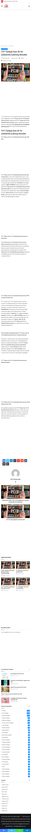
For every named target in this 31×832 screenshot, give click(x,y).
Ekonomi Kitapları (6, 747)
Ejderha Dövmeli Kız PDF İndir (18, 687)
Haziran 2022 (5, 784)
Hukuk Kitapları (5, 771)
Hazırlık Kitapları (6, 718)
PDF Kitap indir (6, 58)
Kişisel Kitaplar (5, 730)
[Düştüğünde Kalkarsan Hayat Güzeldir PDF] (5, 700)
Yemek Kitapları (5, 769)
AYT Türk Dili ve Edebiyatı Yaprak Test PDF (8, 587)
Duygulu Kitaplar (6, 759)
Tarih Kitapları (5, 725)
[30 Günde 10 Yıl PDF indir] (5, 676)
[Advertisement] (15, 26)
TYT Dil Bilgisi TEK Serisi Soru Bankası (22, 587)
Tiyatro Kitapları (6, 749)
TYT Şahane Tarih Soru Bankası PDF (22, 571)
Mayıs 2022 (5, 787)
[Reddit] (22, 460)
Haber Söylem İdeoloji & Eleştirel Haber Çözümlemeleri (7, 572)
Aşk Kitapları (5, 737)
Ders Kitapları (10, 45)
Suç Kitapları (5, 761)
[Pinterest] (18, 460)
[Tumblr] (14, 460)
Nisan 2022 (5, 789)
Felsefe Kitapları (6, 727)
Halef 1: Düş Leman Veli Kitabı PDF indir (11, 694)
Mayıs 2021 (5, 803)
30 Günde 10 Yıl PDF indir (17, 673)
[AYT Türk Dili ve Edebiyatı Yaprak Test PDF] (8, 581)
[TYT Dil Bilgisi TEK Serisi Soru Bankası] (23, 581)
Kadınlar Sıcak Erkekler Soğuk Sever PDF (20, 681)
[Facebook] (3, 460)
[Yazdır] (7, 463)
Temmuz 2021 (5, 798)
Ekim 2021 (4, 794)
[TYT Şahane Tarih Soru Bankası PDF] (23, 565)
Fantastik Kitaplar (6, 742)
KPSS (3, 766)
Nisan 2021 (4, 806)
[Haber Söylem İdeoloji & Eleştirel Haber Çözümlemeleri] (8, 565)
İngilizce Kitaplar (6, 715)
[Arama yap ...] (29, 6)
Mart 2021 (4, 808)
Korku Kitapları (5, 764)
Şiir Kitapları (5, 754)
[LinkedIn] (11, 460)
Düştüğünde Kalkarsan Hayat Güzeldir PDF (19, 698)
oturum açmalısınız (16, 632)
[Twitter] (7, 460)
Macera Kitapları (6, 744)
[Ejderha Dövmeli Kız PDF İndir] (5, 689)
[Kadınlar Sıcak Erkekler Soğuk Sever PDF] (5, 682)
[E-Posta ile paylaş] (3, 463)
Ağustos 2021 (5, 796)
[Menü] (2, 6)
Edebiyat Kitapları (6, 720)
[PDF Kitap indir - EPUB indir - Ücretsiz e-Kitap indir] (6, 6)
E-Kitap (4, 710)
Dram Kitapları (5, 756)
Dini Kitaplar (5, 732)
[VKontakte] (25, 460)
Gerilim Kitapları (6, 776)
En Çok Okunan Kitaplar (7, 722)
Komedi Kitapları (6, 752)
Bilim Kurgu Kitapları (7, 735)
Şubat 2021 (5, 810)
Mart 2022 (4, 791)
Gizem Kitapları (5, 774)
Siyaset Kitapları (6, 739)
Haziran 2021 (5, 801)
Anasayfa (4, 45)
